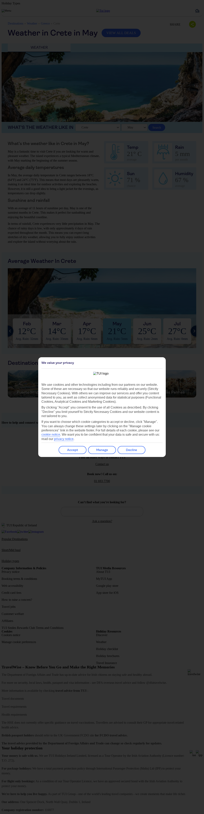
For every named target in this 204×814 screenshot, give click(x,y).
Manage (102, 450)
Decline (131, 450)
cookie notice (50, 434)
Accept (72, 450)
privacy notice (64, 439)
